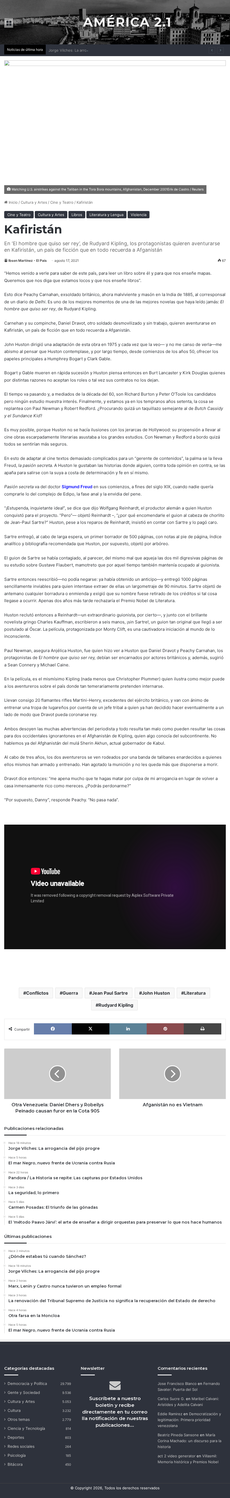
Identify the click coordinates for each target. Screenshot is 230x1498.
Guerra (70, 993)
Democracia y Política (27, 1383)
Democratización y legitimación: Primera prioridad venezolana (189, 1420)
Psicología (17, 1455)
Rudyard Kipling (115, 1005)
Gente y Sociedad (24, 1392)
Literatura (195, 993)
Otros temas (19, 1419)
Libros (77, 214)
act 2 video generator (177, 1456)
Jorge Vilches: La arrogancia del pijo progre (87, 50)
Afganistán (118, 330)
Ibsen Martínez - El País (27, 260)
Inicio (13, 202)
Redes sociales (21, 1446)
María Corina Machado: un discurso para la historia (189, 1441)
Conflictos (37, 993)
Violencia (138, 214)
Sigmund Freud (77, 486)
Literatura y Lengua (106, 214)
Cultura (14, 1410)
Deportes (16, 1437)
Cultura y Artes (34, 202)
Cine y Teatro (61, 202)
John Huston (156, 993)
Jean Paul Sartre (110, 993)
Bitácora (15, 1464)
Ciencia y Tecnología (26, 1428)
